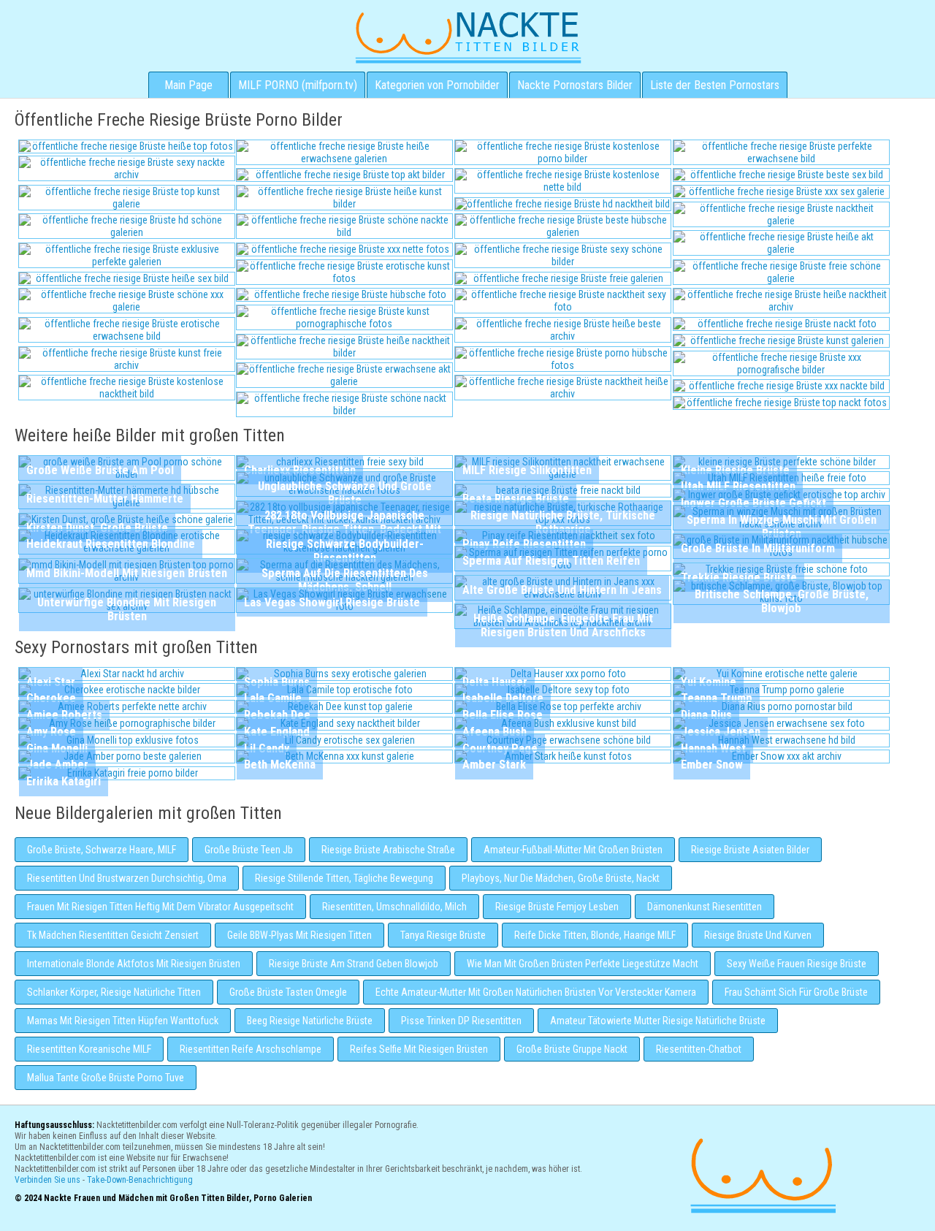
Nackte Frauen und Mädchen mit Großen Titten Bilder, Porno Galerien (761, 1173)
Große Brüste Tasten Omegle (288, 992)
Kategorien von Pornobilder (437, 85)
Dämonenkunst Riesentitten (704, 906)
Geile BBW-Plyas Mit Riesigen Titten (299, 935)
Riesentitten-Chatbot (698, 1049)
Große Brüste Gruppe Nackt (571, 1049)
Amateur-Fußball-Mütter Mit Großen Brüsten (573, 849)
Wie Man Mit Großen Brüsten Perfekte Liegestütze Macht (582, 963)
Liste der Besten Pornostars (714, 85)
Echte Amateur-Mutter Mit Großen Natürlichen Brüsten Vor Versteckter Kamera (535, 992)
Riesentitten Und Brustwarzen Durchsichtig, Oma (126, 878)
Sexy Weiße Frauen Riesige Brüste (796, 963)
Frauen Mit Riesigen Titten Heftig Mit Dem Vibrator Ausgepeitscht (160, 906)
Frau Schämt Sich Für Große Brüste (796, 992)
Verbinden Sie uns (47, 1180)
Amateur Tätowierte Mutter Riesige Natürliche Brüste (658, 1020)
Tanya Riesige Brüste (443, 935)
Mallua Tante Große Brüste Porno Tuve (105, 1077)
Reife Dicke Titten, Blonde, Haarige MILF (595, 935)
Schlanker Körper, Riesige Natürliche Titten (114, 992)
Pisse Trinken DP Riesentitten (461, 1020)
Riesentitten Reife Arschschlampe (250, 1049)
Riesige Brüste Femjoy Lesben (557, 906)
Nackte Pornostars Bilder (575, 85)
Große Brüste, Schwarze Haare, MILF (101, 849)
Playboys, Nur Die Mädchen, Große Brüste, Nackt (561, 878)
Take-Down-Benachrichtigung (140, 1180)
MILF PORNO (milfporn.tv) (297, 85)
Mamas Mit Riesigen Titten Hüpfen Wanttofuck (122, 1020)
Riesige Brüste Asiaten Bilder (750, 849)
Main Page (188, 85)
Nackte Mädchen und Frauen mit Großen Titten (468, 36)
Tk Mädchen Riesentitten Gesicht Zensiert (113, 935)
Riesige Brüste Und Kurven (758, 935)
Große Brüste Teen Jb (249, 849)
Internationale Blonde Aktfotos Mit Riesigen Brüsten (133, 963)
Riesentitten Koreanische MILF (89, 1049)
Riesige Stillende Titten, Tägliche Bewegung (344, 878)
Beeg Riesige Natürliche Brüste (310, 1020)
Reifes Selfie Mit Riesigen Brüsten (419, 1049)
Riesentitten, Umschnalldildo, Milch (394, 906)
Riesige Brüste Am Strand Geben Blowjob (353, 963)
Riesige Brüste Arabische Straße (388, 849)
